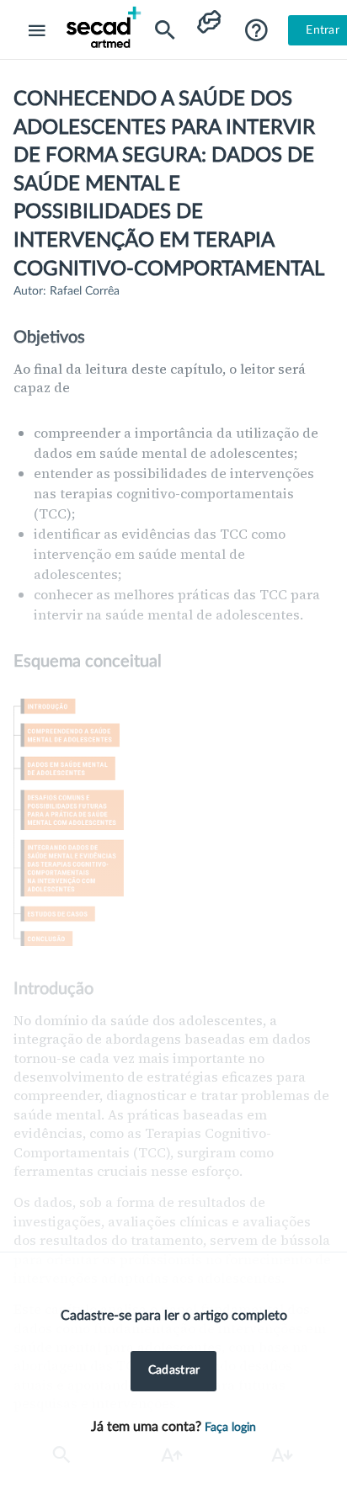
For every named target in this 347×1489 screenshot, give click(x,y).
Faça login (230, 1427)
